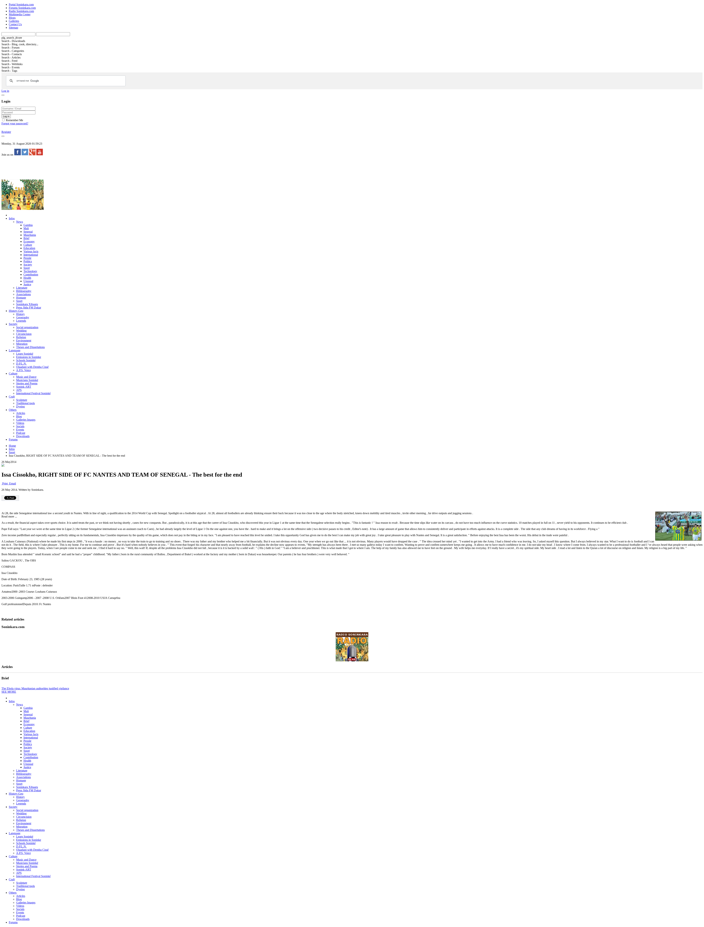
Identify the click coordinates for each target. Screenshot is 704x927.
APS (19, 390)
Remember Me (14, 120)
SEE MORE (8, 691)
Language (14, 350)
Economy (29, 241)
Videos (20, 423)
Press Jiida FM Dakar (28, 307)
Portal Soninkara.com (21, 4)
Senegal (28, 231)
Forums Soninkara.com (22, 7)
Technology (30, 271)
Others (12, 409)
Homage (21, 297)
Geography (22, 317)
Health (27, 277)
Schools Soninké (26, 360)
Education (29, 248)
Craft (12, 396)
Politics (27, 261)
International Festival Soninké (33, 393)
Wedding (21, 330)
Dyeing (20, 406)
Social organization (27, 327)
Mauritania (29, 234)
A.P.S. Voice (23, 370)
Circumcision (24, 333)
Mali (26, 228)
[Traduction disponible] (2, 465)
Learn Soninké (24, 353)
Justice (27, 284)
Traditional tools (25, 403)
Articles (20, 413)
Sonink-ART (23, 386)
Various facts (30, 251)
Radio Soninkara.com (21, 11)
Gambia (28, 225)
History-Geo (16, 310)
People (27, 258)
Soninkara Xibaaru (27, 304)
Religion (21, 337)
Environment (23, 340)
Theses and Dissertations (30, 347)
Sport (26, 267)
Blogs (12, 17)
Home (12, 445)
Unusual (28, 281)
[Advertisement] (68, 167)
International (30, 254)
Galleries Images (25, 419)
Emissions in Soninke (28, 357)
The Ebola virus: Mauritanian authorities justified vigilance (35, 688)
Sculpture (21, 399)
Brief (26, 238)
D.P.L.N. (21, 363)
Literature (21, 287)
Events (20, 429)
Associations (23, 294)
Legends (21, 320)
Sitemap (13, 27)
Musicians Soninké (27, 380)
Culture (27, 244)
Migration (21, 343)
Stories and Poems (26, 383)
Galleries (14, 21)
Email (12, 483)
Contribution (30, 274)
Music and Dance (26, 376)
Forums (13, 439)
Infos (12, 218)
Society (27, 264)
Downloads (23, 436)
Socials (20, 426)
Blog (19, 416)
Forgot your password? (14, 123)
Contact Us (15, 24)
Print (4, 483)
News (19, 221)
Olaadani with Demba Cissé (32, 366)
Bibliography (23, 291)
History (20, 314)
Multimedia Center (19, 14)
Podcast (20, 432)
